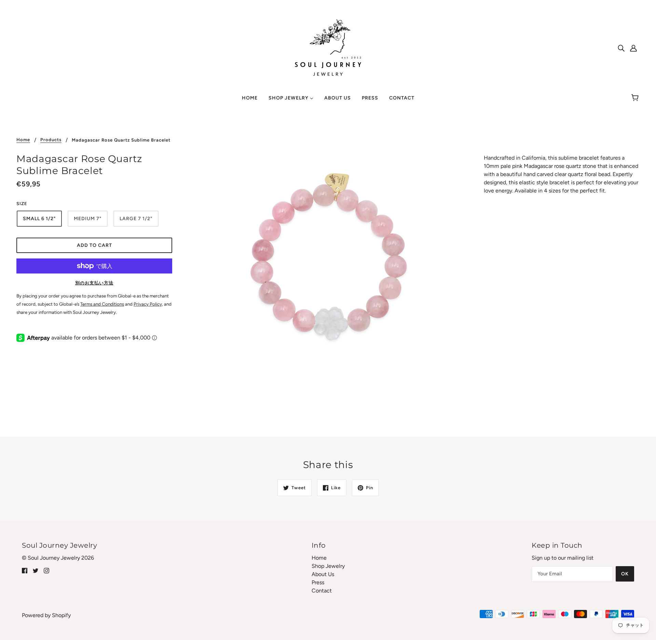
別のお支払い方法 (94, 282)
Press (318, 582)
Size (21, 203)
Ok (625, 574)
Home (23, 139)
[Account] (633, 48)
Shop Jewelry (328, 566)
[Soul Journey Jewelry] (328, 47)
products (51, 139)
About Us (323, 574)
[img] (621, 48)
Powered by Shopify (46, 615)
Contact (322, 590)
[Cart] (636, 98)
